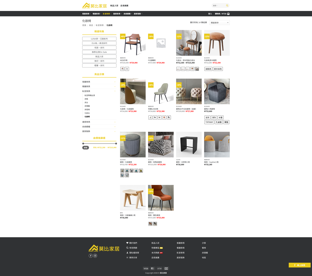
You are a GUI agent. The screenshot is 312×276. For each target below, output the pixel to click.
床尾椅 (87, 109)
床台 (86, 102)
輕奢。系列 (99, 65)
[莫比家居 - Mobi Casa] (94, 5)
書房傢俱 (116, 13)
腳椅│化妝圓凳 (126, 162)
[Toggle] (114, 81)
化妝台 (87, 113)
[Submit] (227, 5)
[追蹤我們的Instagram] (95, 256)
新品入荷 (114, 5)
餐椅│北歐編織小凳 (127, 215)
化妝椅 (87, 116)
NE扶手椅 (123, 60)
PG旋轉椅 (152, 60)
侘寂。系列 (99, 47)
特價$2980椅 (153, 109)
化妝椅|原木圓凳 (210, 60)
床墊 (86, 99)
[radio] (122, 69)
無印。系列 (99, 60)
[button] (222, 13)
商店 (91, 25)
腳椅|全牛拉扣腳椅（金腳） (186, 109)
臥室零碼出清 (90, 95)
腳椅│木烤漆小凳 (183, 162)
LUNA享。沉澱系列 (99, 38)
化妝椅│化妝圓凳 (127, 109)
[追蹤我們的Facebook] (91, 256)
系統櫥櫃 (127, 13)
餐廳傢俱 (96, 13)
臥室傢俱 (106, 13)
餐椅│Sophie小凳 (211, 162)
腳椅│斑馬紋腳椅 (155, 162)
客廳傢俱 (85, 13)
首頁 (84, 25)
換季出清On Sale (99, 51)
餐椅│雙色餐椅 (154, 215)
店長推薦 (124, 5)
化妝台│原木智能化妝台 (185, 60)
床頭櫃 (87, 106)
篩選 (85, 148)
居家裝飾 (137, 13)
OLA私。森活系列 (99, 43)
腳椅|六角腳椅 (209, 109)
